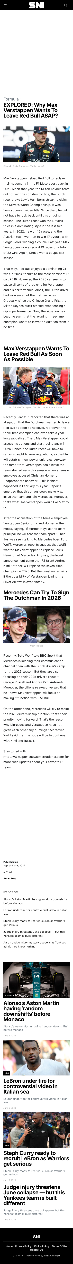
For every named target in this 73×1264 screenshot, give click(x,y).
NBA (7, 1073)
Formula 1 (12, 99)
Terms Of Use (59, 1246)
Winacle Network (52, 1255)
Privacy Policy (23, 1246)
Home (9, 1246)
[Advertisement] (36, 53)
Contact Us (36, 1249)
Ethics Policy (41, 1246)
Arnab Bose (9, 878)
